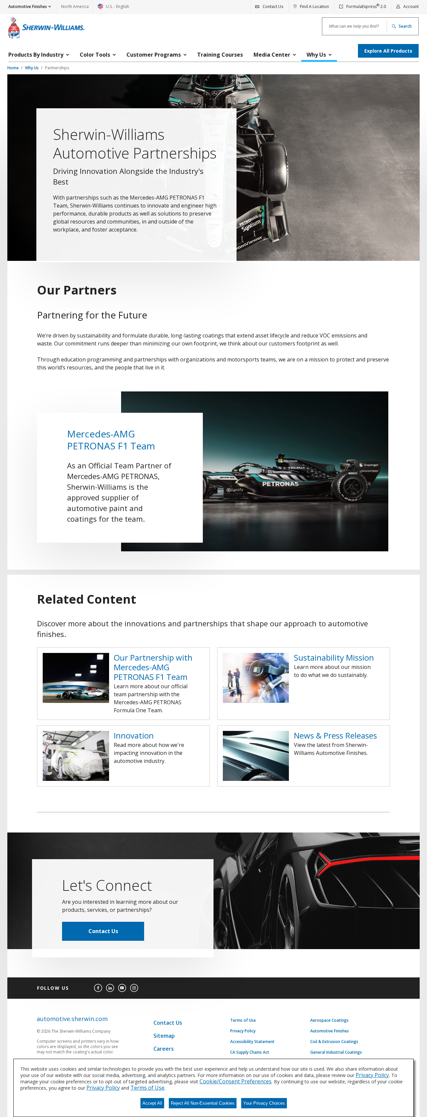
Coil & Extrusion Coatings (334, 1041)
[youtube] (122, 988)
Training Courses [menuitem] (220, 54)
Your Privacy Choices (264, 1103)
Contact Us (103, 931)
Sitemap (164, 1035)
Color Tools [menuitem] (95, 54)
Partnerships (57, 68)
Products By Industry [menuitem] (35, 54)
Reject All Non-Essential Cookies (203, 1103)
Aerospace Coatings (329, 1020)
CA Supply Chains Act (249, 1052)
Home (13, 68)
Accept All (152, 1103)
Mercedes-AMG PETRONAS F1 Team (111, 439)
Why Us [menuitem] (316, 54)
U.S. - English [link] (113, 8)
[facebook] (98, 988)
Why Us (32, 68)
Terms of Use (243, 1020)
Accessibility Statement (252, 1041)
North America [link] (75, 6)
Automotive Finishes (329, 1031)
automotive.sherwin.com (72, 1019)
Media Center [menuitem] (272, 54)
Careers (163, 1048)
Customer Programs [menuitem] (153, 54)
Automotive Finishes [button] (27, 6)
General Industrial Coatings (336, 1052)
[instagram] (134, 988)
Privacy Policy (243, 1031)
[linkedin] (110, 988)
